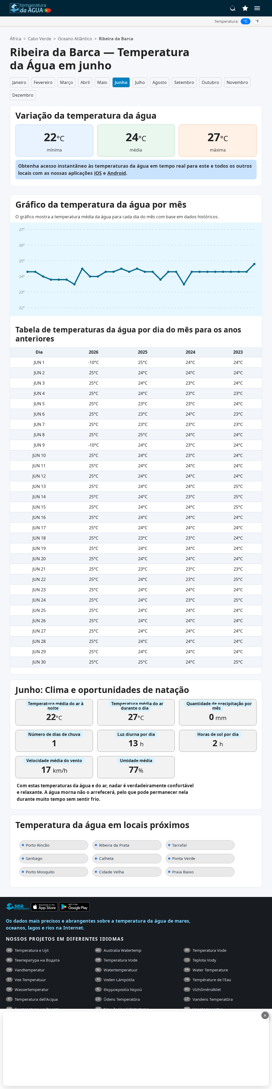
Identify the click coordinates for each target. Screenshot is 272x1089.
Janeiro (19, 82)
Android (116, 173)
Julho (140, 82)
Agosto (159, 82)
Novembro (237, 82)
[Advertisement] (129, 1049)
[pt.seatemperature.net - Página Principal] (30, 8)
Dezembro (22, 95)
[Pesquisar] (233, 8)
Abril (85, 82)
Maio (102, 82)
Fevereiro (43, 82)
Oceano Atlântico (75, 39)
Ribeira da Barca (116, 39)
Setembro (184, 82)
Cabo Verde (39, 39)
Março (66, 82)
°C (245, 21)
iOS (98, 173)
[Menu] (257, 8)
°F (257, 21)
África (15, 39)
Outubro (210, 82)
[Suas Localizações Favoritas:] (245, 8)
